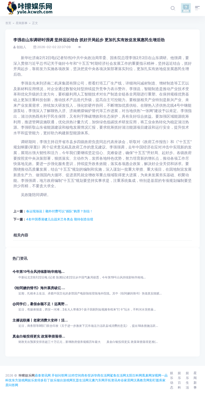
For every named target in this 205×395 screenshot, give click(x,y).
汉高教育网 (141, 380)
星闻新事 (21, 23)
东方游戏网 (20, 380)
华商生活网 (102, 375)
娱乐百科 (179, 380)
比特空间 (74, 375)
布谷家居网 (125, 380)
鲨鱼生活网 (118, 375)
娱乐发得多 (36, 380)
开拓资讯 (111, 380)
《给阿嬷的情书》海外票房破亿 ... (39, 288)
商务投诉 (87, 375)
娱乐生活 (187, 380)
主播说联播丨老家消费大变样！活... (40, 320)
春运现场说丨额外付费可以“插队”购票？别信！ (59, 211)
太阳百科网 (134, 375)
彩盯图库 (155, 380)
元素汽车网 (97, 380)
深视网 (156, 375)
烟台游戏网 (65, 380)
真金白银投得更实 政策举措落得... (39, 336)
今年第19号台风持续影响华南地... (39, 272)
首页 (8, 23)
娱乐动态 (171, 380)
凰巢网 (147, 375)
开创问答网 (60, 375)
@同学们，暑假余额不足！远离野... (40, 304)
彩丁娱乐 (50, 380)
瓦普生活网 (81, 380)
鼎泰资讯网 (43, 375)
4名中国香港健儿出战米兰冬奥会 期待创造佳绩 (59, 219)
